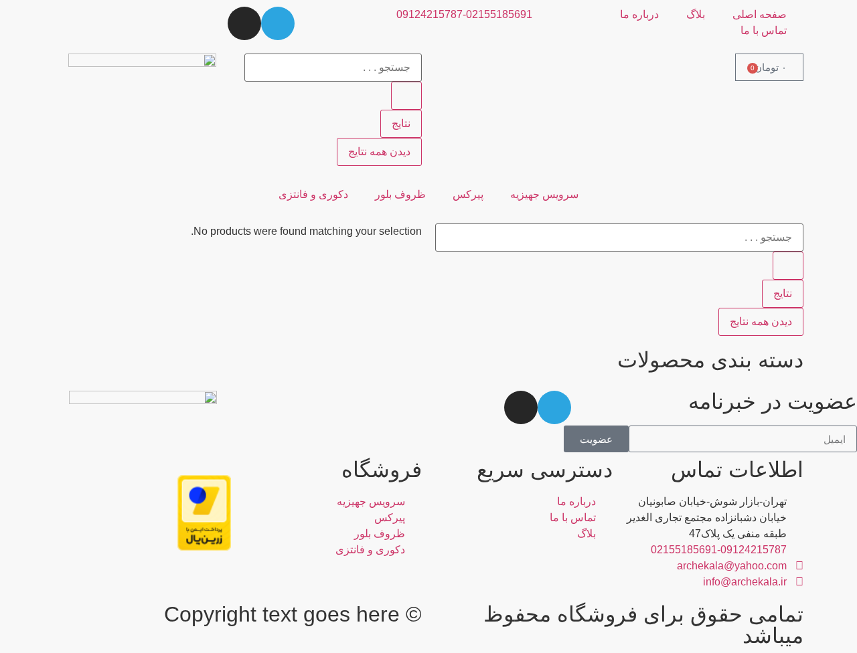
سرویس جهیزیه (544, 194)
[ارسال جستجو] (406, 96)
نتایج (401, 123)
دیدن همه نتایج (379, 151)
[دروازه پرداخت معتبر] (204, 547)
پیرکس (468, 194)
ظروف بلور (400, 194)
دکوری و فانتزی (313, 194)
